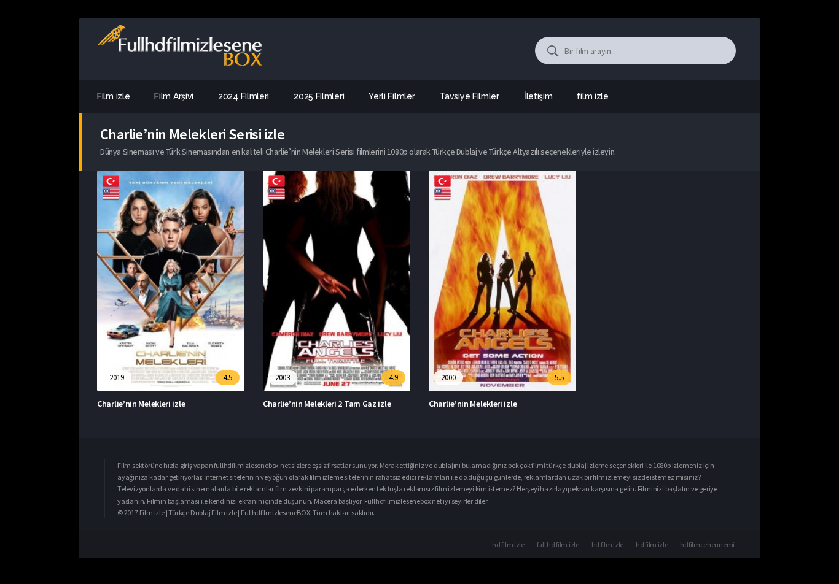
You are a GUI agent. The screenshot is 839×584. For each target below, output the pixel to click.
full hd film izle (558, 544)
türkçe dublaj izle (572, 465)
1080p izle (667, 465)
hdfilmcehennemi (707, 544)
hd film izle (508, 544)
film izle (592, 96)
